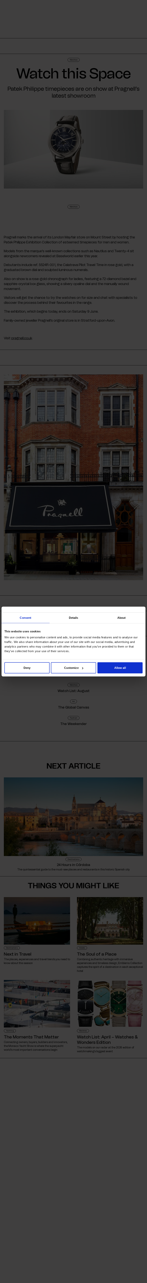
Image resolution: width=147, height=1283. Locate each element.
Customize (71, 667)
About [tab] (121, 617)
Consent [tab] (25, 617)
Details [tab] (73, 617)
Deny (27, 667)
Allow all (120, 667)
